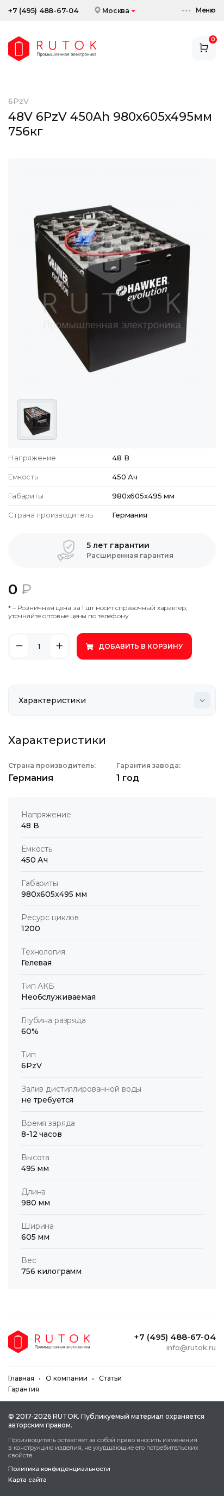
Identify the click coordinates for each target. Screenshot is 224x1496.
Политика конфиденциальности (59, 1469)
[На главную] (52, 48)
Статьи (110, 1378)
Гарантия (23, 1389)
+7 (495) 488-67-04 (43, 10)
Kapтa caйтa (27, 1479)
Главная (21, 1378)
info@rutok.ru (191, 1347)
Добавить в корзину (140, 646)
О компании (67, 1378)
